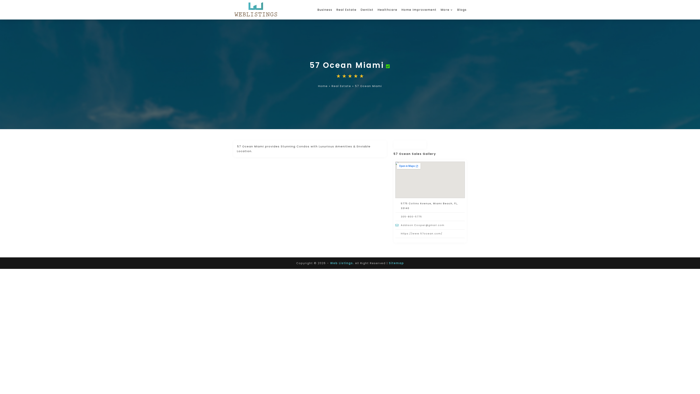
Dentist (367, 10)
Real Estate (346, 10)
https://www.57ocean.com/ (421, 233)
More (445, 10)
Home (323, 86)
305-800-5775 (411, 216)
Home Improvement (419, 10)
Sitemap (396, 263)
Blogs (462, 10)
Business (324, 10)
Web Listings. (342, 263)
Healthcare (387, 10)
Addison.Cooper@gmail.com (422, 225)
